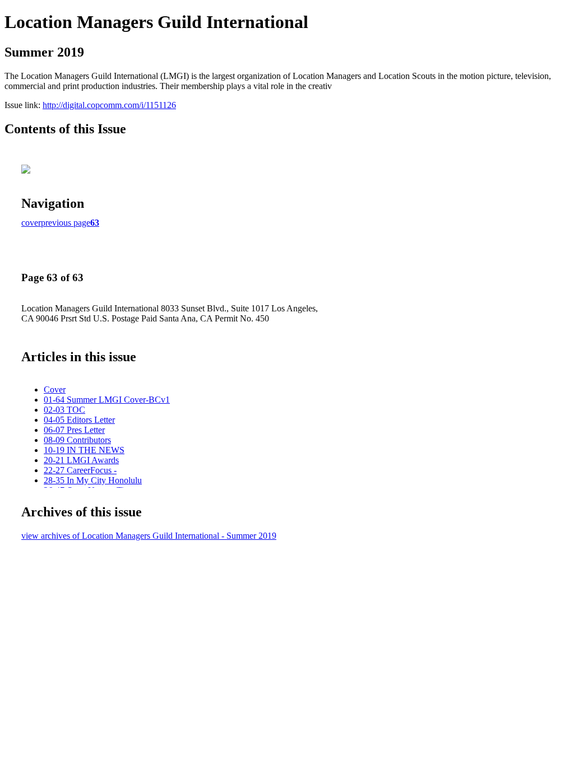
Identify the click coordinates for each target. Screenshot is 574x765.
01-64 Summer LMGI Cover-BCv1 (107, 399)
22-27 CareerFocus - (80, 470)
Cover (55, 389)
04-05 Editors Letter (79, 420)
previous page (65, 222)
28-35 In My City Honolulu (93, 480)
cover (31, 222)
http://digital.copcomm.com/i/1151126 (109, 105)
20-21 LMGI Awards (81, 460)
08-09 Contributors (77, 440)
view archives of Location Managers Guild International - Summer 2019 (148, 535)
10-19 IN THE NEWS (84, 450)
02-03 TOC (64, 409)
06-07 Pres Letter (74, 430)
